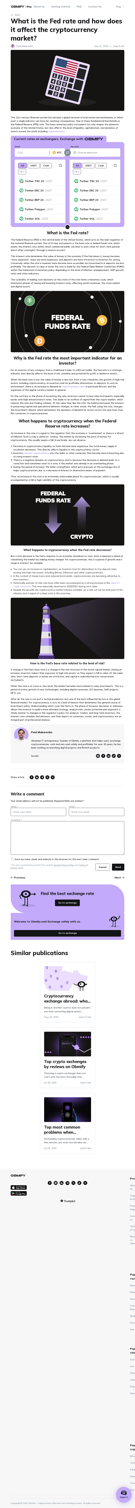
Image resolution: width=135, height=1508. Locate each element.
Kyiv (132, 1359)
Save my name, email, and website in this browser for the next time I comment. (57, 859)
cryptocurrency (56, 131)
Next (118, 877)
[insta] (50, 1183)
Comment (16, 820)
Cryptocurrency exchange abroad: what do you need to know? (66, 998)
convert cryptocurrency (36, 453)
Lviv (132, 1366)
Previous (19, 877)
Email (72, 806)
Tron (132, 1483)
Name (14, 806)
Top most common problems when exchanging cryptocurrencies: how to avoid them (65, 1129)
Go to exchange (67, 902)
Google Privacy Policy (64, 865)
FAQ (79, 6)
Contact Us (95, 6)
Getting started (60, 6)
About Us (39, 6)
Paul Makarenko (24, 46)
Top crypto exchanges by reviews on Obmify (65, 1064)
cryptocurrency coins (73, 386)
